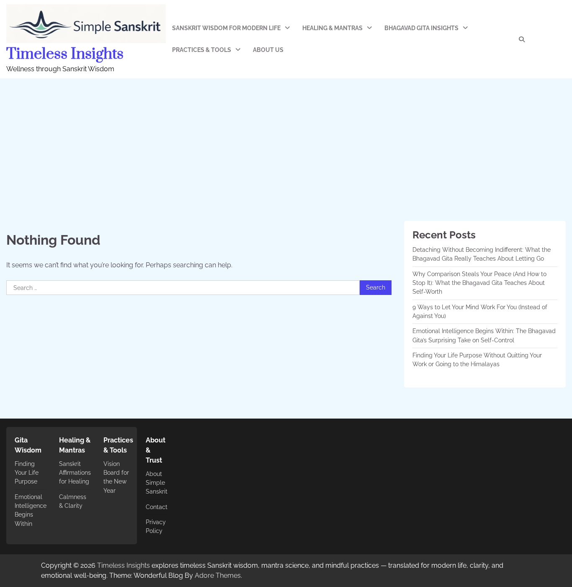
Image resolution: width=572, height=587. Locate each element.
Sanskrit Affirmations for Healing (75, 472)
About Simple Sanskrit (156, 483)
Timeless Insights (65, 54)
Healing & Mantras (332, 28)
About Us (268, 50)
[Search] (521, 39)
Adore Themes (218, 575)
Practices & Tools (201, 50)
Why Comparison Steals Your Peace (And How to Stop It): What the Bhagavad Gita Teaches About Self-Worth (479, 283)
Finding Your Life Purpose (27, 472)
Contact (156, 507)
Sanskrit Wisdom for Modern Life (226, 28)
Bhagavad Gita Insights (421, 28)
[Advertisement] (286, 141)
